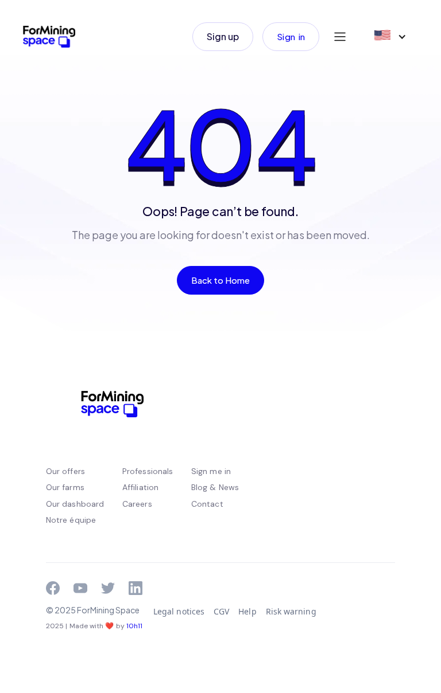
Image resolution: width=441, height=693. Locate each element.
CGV (221, 611)
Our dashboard (75, 504)
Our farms (65, 487)
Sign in (291, 36)
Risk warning (291, 611)
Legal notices (178, 611)
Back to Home (220, 280)
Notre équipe (71, 520)
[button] (340, 37)
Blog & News (215, 487)
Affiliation (140, 487)
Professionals (147, 471)
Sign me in (211, 471)
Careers (137, 504)
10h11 (134, 626)
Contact (207, 504)
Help (247, 611)
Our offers (65, 471)
